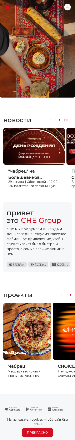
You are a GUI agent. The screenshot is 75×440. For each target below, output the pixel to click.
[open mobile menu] (7, 7)
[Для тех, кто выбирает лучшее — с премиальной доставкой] (37, 49)
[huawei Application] (55, 409)
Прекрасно (37, 432)
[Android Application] (38, 264)
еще (68, 120)
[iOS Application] (17, 264)
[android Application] (34, 409)
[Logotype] (37, 7)
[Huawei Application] (60, 264)
